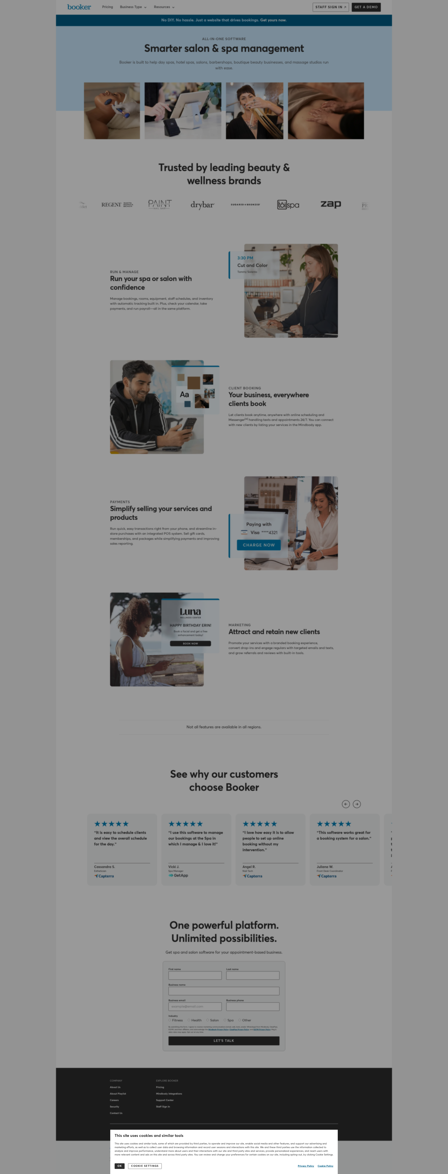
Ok (119, 1166)
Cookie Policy (325, 1166)
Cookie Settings (145, 1166)
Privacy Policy (306, 1166)
